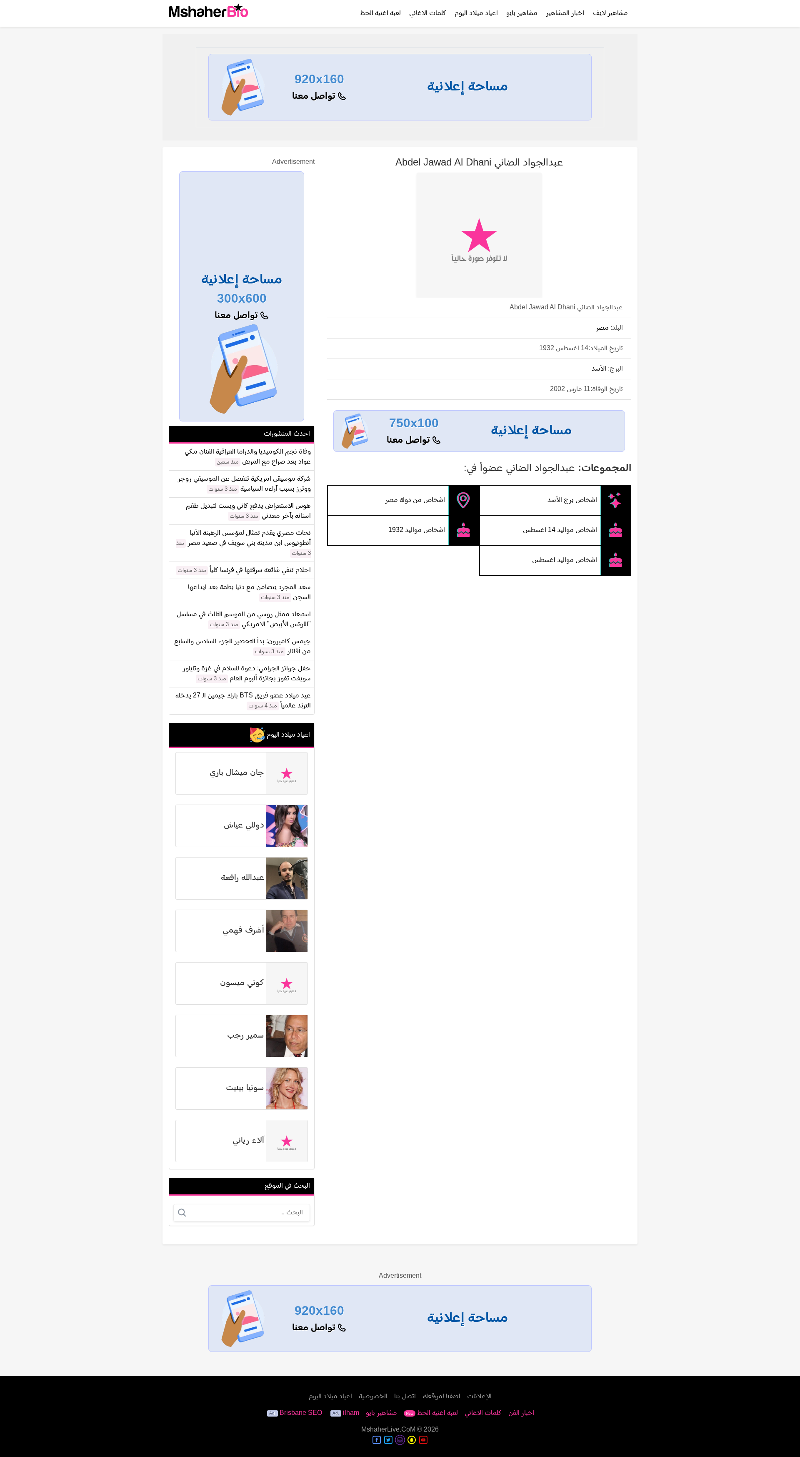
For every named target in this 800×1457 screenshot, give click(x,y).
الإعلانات (479, 1396)
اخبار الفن (521, 1413)
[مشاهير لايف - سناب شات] (412, 1440)
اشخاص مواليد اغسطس (564, 560)
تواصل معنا (315, 96)
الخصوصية (373, 1396)
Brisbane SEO (301, 1413)
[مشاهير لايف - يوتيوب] (423, 1440)
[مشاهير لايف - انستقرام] (400, 1440)
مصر (602, 328)
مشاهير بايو (522, 13)
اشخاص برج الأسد (572, 500)
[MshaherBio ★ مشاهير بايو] (208, 13)
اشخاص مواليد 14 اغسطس (560, 530)
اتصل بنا (405, 1396)
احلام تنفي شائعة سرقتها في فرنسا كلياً (260, 570)
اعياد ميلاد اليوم (476, 13)
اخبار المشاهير (565, 13)
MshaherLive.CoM (388, 1430)
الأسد (599, 369)
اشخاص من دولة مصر (415, 500)
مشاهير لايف (610, 13)
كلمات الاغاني (427, 13)
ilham (351, 1413)
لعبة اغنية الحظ (380, 13)
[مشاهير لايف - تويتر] (388, 1440)
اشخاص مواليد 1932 (416, 530)
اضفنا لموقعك (441, 1396)
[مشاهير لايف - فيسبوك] (377, 1440)
